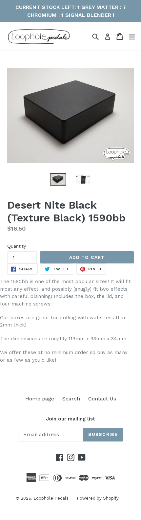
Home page (39, 399)
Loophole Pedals (51, 498)
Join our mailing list (70, 419)
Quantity (16, 246)
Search (71, 399)
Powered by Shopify (98, 498)
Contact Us (102, 399)
